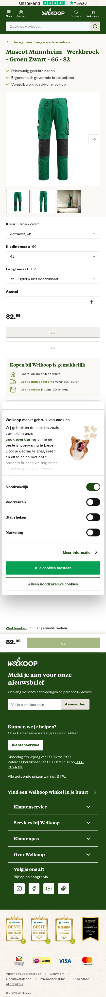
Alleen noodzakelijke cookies (53, 584)
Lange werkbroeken (51, 628)
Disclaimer (81, 978)
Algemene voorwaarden (23, 973)
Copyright (57, 973)
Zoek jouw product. (25, 26)
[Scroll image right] (93, 139)
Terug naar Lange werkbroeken (41, 42)
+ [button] (91, 302)
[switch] (93, 502)
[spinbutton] (53, 302)
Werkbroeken (16, 628)
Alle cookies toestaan (53, 568)
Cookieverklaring (18, 978)
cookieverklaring (21, 439)
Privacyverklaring (52, 978)
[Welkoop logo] (53, 11)
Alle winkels (14, 984)
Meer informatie (76, 552)
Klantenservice (25, 745)
